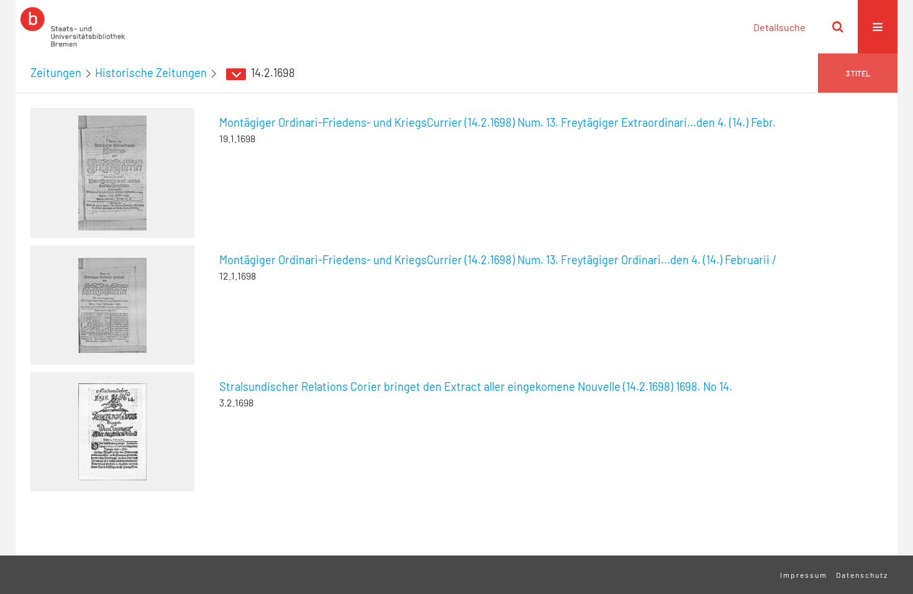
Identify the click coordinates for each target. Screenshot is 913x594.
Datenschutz (862, 574)
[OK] (838, 26)
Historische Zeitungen (151, 73)
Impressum (803, 574)
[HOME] (72, 27)
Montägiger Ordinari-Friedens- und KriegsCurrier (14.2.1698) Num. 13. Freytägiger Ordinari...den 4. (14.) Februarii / (497, 260)
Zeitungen (55, 73)
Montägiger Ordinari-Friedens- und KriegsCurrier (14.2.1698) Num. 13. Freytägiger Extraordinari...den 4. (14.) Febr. (497, 122)
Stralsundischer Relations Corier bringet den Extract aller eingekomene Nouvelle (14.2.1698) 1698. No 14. (475, 386)
